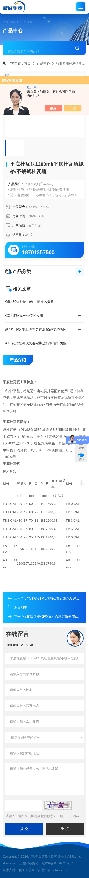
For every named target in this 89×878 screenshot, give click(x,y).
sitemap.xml (61, 870)
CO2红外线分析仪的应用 (24, 315)
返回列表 (20, 607)
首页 (27, 63)
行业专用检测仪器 (69, 63)
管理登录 (43, 870)
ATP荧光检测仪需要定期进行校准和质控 (35, 343)
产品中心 (43, 63)
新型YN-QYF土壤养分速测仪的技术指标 (35, 329)
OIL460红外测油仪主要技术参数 (29, 302)
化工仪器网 (27, 870)
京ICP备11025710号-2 (58, 863)
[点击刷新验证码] (58, 805)
